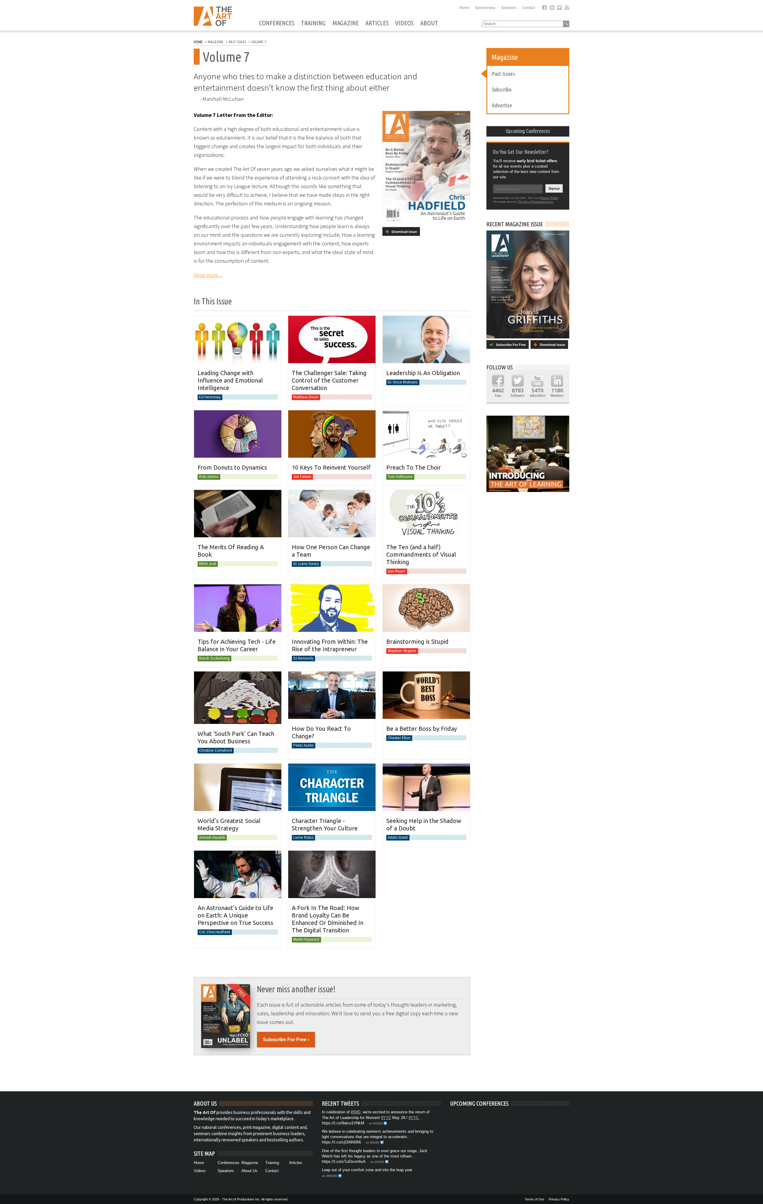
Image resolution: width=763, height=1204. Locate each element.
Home (464, 8)
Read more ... (208, 274)
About (429, 23)
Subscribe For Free (509, 344)
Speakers (509, 8)
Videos (404, 23)
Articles (377, 23)
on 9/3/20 (375, 1123)
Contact (528, 8)
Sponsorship (485, 8)
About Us (249, 1171)
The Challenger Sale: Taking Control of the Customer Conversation (329, 380)
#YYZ (386, 1117)
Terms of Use (534, 1199)
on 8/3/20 (372, 1142)
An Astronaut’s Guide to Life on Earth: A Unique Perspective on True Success (235, 915)
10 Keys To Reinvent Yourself (331, 467)
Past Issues (503, 73)
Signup (554, 188)
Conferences (276, 23)
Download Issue (403, 231)
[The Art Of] (213, 24)
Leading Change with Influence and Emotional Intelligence (230, 380)
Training (313, 23)
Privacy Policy (549, 197)
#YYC (414, 1117)
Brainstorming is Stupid (417, 641)
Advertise (502, 105)
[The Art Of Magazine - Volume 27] (527, 284)
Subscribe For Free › (286, 1039)
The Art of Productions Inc (535, 201)
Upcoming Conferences (528, 131)
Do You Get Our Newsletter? (520, 152)
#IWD (355, 1112)
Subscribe (502, 89)
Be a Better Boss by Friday (421, 728)
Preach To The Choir (413, 467)
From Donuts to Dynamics (232, 467)
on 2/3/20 (377, 1161)
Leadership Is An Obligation (423, 372)
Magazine (345, 23)
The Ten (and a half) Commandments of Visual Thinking (421, 554)
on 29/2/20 (329, 1175)
